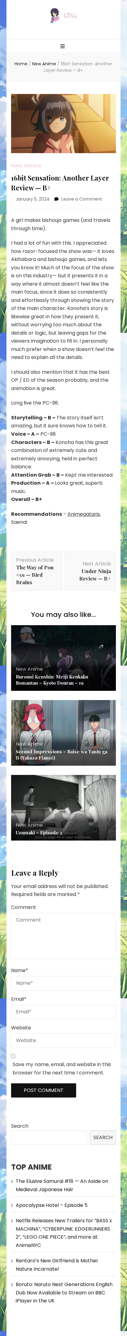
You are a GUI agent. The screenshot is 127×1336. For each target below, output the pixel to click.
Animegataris (84, 514)
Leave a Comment (81, 199)
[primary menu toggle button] (63, 47)
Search (19, 1126)
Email (19, 999)
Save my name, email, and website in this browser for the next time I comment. (62, 1068)
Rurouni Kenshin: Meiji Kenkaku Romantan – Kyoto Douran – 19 (52, 680)
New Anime (26, 165)
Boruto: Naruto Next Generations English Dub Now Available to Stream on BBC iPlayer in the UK (64, 1292)
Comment (23, 907)
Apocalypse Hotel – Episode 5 (52, 1205)
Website (21, 1027)
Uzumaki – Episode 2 (39, 832)
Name (19, 970)
